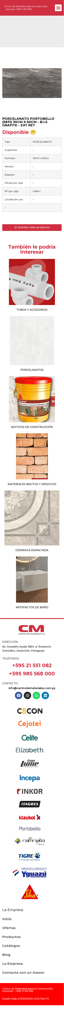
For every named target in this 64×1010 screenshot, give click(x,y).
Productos (11, 937)
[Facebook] (18, 695)
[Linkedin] (45, 695)
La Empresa (12, 964)
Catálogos (11, 946)
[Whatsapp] (36, 695)
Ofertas (9, 928)
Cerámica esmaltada (31, 550)
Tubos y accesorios (32, 309)
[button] (58, 7)
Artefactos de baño (32, 607)
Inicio (7, 919)
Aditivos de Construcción (32, 427)
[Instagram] (27, 695)
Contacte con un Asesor (23, 973)
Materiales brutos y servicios (32, 484)
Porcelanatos (32, 370)
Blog (6, 955)
